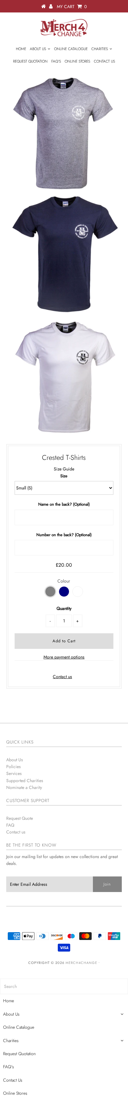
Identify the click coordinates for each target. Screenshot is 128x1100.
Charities (99, 49)
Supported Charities (24, 780)
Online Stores (77, 61)
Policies (13, 766)
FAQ (10, 825)
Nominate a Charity (24, 787)
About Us (38, 49)
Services (14, 773)
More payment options (64, 657)
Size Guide (64, 469)
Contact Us (104, 61)
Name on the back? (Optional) (64, 504)
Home (21, 49)
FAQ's (56, 61)
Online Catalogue (71, 49)
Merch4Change (81, 962)
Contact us (62, 676)
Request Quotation (30, 61)
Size (63, 476)
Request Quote (19, 818)
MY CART (72, 6)
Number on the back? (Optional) (64, 535)
